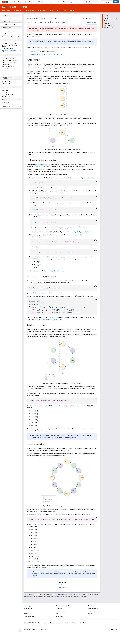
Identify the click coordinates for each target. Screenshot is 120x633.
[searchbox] (11, 15)
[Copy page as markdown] (64, 22)
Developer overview (93, 608)
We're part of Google (29, 608)
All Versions (6, 10)
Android (44, 623)
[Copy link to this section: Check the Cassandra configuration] (58, 277)
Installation (17, 10)
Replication (33, 51)
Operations (41, 10)
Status (57, 613)
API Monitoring (42, 2)
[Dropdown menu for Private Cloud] (34, 2)
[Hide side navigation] (19, 630)
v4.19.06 (24, 7)
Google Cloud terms (41, 629)
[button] (9, 107)
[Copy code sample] (96, 240)
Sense (51, 2)
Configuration (29, 10)
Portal (51, 10)
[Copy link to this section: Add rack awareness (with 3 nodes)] (58, 160)
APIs (58, 2)
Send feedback (91, 23)
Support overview (60, 611)
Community (59, 608)
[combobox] (91, 1)
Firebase (59, 623)
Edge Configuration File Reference (83, 232)
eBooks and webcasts (29, 616)
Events (25, 611)
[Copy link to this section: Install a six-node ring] (46, 325)
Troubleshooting (67, 2)
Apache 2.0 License (28, 596)
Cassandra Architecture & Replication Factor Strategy (45, 54)
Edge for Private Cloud (10, 7)
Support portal (59, 616)
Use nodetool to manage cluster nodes (51, 319)
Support (72, 10)
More (77, 2)
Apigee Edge (17, 2)
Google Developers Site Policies (50, 596)
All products (83, 623)
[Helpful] (93, 18)
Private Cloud (28, 2)
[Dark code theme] (96, 181)
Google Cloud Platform (70, 623)
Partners (26, 613)
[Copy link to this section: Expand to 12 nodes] (45, 444)
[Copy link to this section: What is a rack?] (41, 60)
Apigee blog (91, 613)
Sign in (116, 2)
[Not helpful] (96, 18)
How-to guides (61, 10)
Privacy (26, 629)
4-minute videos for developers (96, 611)
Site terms (32, 629)
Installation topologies (41, 164)
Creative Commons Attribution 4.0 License (68, 594)
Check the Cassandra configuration (53, 271)
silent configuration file (82, 178)
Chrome (52, 623)
